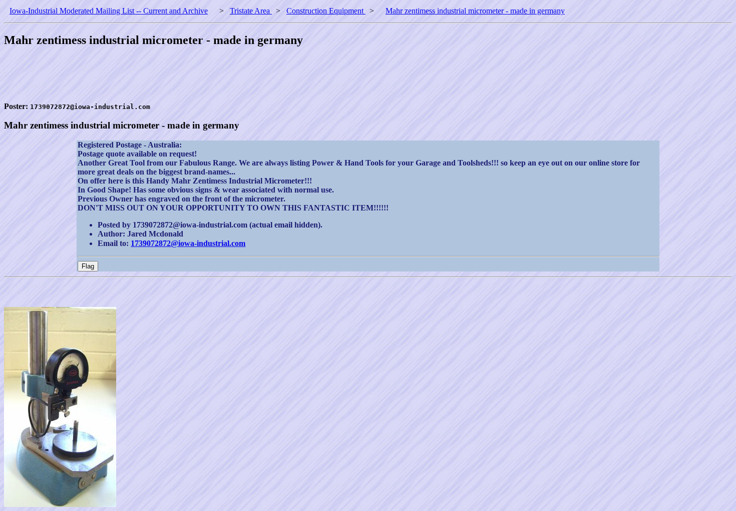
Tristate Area (251, 10)
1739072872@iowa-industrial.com (188, 243)
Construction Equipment (325, 10)
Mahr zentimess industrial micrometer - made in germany (475, 10)
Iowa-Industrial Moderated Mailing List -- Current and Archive (109, 10)
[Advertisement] (186, 79)
